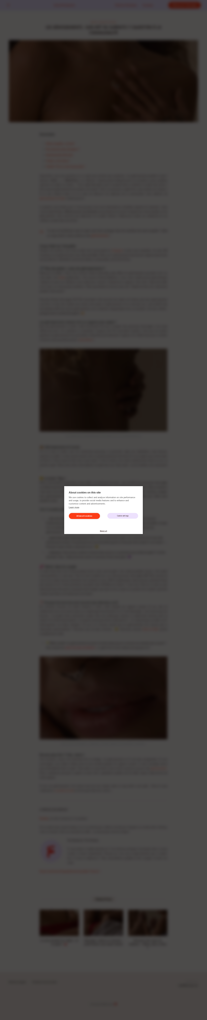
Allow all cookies (84, 516)
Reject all (103, 531)
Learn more (74, 507)
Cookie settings (123, 516)
